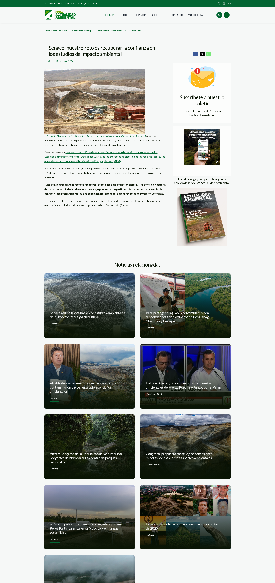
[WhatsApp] (208, 54)
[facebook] (214, 3)
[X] (202, 54)
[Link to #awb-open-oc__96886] (219, 15)
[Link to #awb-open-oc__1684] (227, 15)
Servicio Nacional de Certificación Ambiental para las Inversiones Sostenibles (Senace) (96, 136)
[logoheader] (60, 11)
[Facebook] (196, 54)
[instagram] (224, 3)
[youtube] (229, 3)
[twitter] (219, 3)
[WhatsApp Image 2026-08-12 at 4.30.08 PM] (202, 189)
